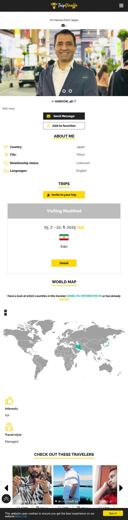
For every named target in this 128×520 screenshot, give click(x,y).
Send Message (64, 116)
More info (21, 516)
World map (64, 281)
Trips (64, 183)
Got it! (113, 513)
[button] (6, 486)
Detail (64, 263)
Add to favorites (64, 125)
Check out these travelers (64, 454)
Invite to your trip (64, 195)
